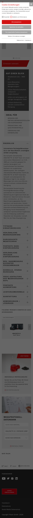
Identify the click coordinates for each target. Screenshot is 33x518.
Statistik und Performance (20, 17)
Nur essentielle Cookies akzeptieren (16, 32)
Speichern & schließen (16, 27)
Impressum (28, 40)
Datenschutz (20, 40)
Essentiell (6, 17)
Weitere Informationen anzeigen (16, 36)
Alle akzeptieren (16, 22)
